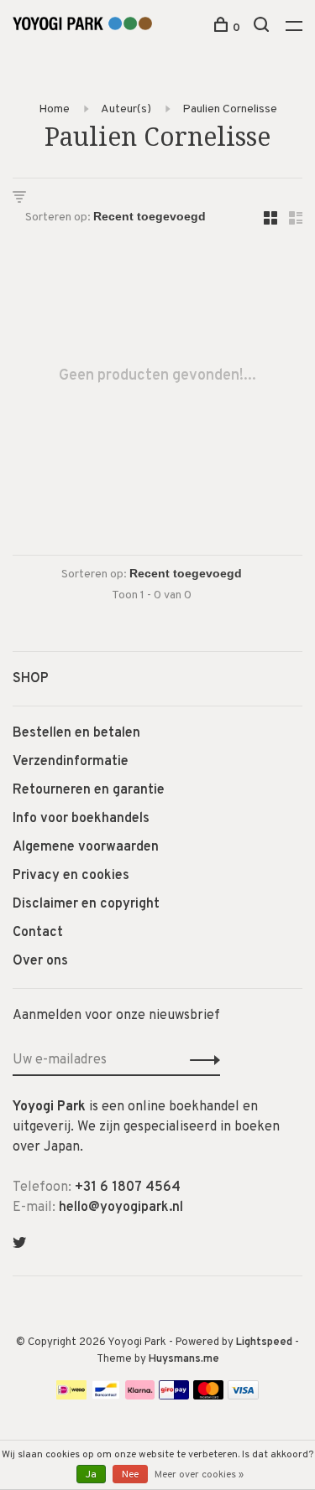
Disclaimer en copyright (86, 904)
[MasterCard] (208, 1396)
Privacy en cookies (71, 875)
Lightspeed (264, 1342)
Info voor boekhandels (81, 818)
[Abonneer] (200, 1060)
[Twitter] (19, 1244)
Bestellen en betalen (76, 733)
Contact (38, 932)
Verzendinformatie (71, 761)
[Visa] (243, 1396)
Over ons (40, 961)
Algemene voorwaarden (86, 847)
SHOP (31, 678)
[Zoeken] (263, 28)
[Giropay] (174, 1396)
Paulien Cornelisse (229, 109)
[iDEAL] (71, 1396)
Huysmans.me (184, 1359)
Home (54, 109)
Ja (91, 1475)
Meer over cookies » (199, 1475)
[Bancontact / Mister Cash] (106, 1396)
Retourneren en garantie (89, 790)
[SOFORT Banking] (140, 1396)
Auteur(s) (126, 109)
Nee (130, 1475)
